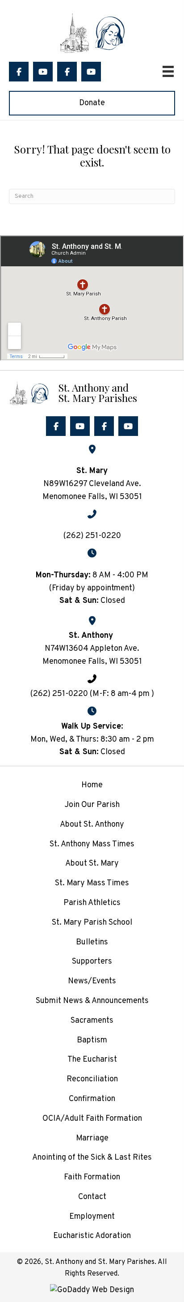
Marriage (92, 1138)
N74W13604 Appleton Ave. (92, 649)
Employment (92, 1217)
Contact (92, 1197)
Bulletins (92, 942)
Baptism (92, 1040)
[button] (19, 71)
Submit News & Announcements (92, 1001)
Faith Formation (92, 1177)
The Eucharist (92, 1059)
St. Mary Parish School (92, 923)
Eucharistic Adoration (92, 1236)
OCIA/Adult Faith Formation (92, 1119)
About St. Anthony (92, 825)
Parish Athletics (92, 903)
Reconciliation (92, 1079)
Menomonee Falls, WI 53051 (92, 662)
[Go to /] (92, 392)
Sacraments (92, 1021)
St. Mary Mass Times (92, 883)
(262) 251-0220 (92, 536)
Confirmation (92, 1099)
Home (92, 785)
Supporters (92, 961)
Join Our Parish (92, 805)
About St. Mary (92, 863)
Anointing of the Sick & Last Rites (92, 1158)
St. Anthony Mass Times (92, 844)
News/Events (92, 981)
